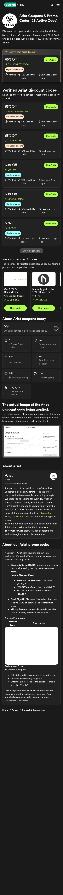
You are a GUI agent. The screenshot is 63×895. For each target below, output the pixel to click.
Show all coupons (31, 250)
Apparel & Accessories (33, 710)
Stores (15, 710)
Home (5, 710)
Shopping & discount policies (18, 38)
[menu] (58, 4)
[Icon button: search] (51, 4)
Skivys (43, 513)
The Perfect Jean (20, 516)
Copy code (15, 308)
